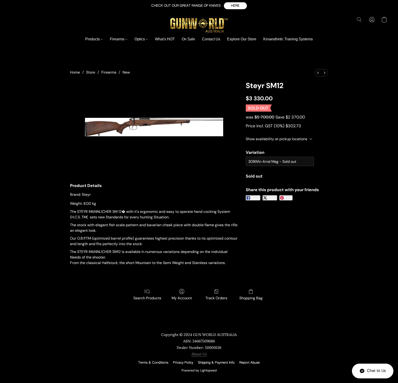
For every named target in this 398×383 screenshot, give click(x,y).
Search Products (147, 298)
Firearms (117, 39)
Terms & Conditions (153, 362)
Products (93, 39)
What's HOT (165, 39)
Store (90, 72)
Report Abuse (249, 362)
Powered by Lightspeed (199, 370)
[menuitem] (318, 72)
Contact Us (211, 39)
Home (75, 72)
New (126, 72)
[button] (235, 5)
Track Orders (216, 298)
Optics (140, 39)
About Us (199, 354)
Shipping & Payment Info (216, 362)
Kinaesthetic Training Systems (288, 39)
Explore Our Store (241, 39)
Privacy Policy (183, 362)
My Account (182, 298)
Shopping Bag (251, 298)
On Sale (188, 39)
